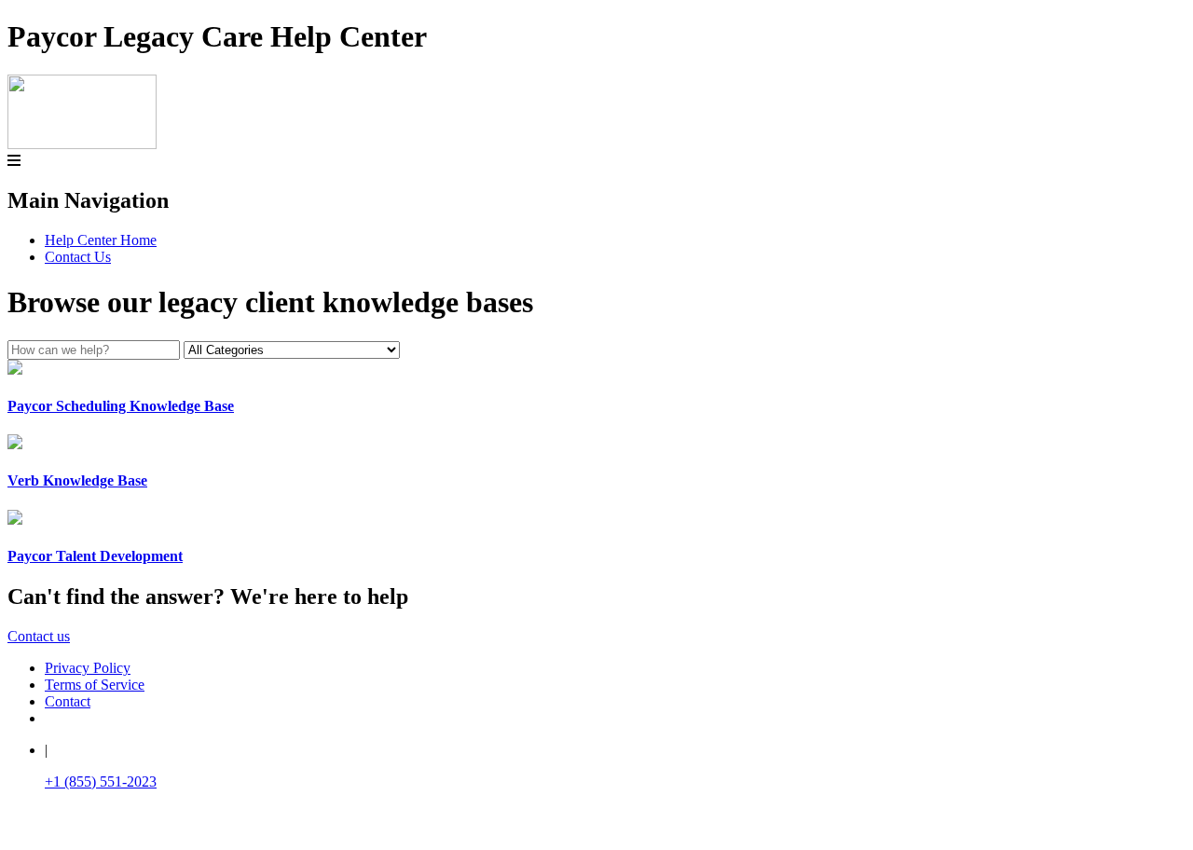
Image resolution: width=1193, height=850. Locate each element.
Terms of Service (94, 684)
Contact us (38, 636)
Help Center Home (101, 240)
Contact (67, 701)
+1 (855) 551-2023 (101, 781)
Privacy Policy (87, 668)
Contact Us (78, 257)
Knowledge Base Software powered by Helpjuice (597, 832)
